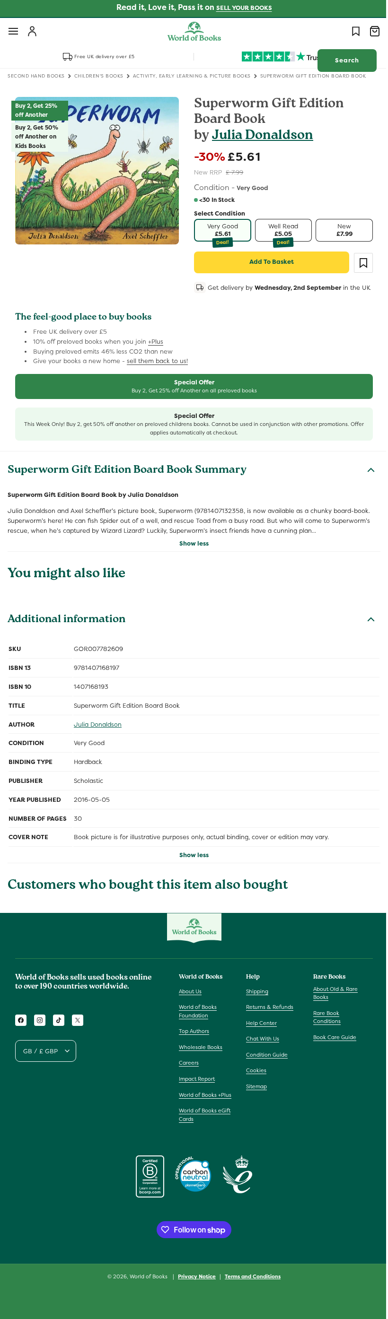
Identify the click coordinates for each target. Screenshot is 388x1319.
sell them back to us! (157, 373)
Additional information (66, 633)
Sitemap (254, 1099)
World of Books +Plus (198, 1111)
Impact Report (197, 1091)
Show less (190, 555)
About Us (190, 1003)
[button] (13, 31)
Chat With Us (260, 1051)
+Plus (155, 353)
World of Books (146, 1297)
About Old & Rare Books (331, 1005)
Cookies (254, 1082)
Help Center (259, 1035)
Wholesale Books (200, 1059)
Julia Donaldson (259, 136)
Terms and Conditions (249, 1297)
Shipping (255, 1003)
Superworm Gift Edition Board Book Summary (127, 483)
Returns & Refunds (267, 1019)
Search (340, 60)
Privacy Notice (193, 1297)
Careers (189, 1075)
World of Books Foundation (198, 1023)
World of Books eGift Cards (204, 1135)
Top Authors (194, 1043)
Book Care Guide (330, 1049)
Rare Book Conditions (322, 1029)
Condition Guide (264, 1066)
